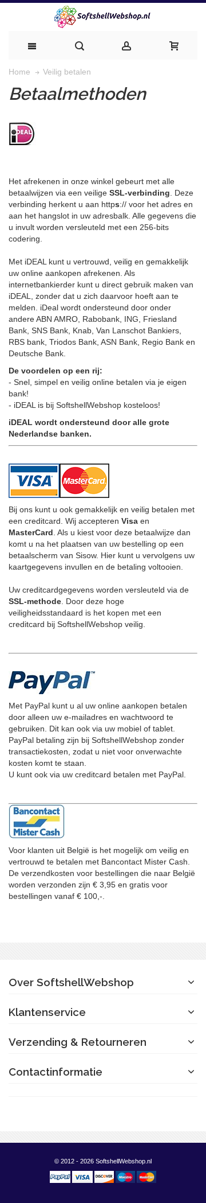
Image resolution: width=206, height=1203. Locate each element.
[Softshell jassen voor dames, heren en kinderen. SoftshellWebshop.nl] (103, 17)
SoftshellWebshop (88, 405)
